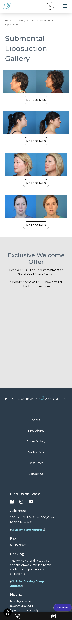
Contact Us (36, 473)
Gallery (21, 20)
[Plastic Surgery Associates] (7, 6)
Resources (36, 463)
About (36, 420)
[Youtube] (31, 501)
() (27, 529)
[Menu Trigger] (65, 6)
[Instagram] (21, 501)
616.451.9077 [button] (18, 545)
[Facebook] (12, 501)
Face (32, 20)
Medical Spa (36, 452)
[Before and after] (36, 81)
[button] (50, 6)
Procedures (36, 430)
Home (8, 20)
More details (36, 100)
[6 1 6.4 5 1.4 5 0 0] (17, 616)
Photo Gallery (36, 441)
